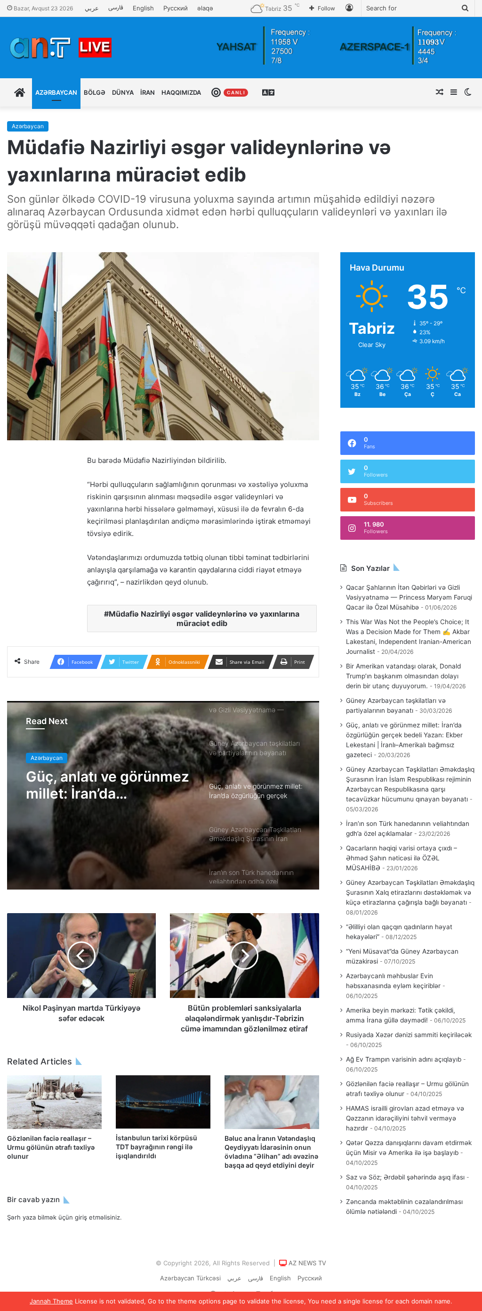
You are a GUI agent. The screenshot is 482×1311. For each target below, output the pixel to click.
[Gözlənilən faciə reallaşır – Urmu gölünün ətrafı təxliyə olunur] (54, 1102)
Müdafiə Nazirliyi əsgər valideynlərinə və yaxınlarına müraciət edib (204, 618)
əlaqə (205, 8)
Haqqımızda (181, 92)
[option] (163, 795)
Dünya (123, 92)
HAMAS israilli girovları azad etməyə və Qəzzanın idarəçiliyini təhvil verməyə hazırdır (405, 1118)
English (143, 8)
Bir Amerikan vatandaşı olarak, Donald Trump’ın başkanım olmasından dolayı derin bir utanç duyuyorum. (403, 676)
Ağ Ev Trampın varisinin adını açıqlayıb (403, 1059)
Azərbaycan (56, 92)
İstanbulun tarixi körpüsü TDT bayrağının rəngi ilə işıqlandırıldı (156, 1147)
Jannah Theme (51, 1301)
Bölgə (94, 92)
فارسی (115, 8)
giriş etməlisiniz (97, 1217)
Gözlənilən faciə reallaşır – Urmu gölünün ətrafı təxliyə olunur (51, 1147)
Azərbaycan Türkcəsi (190, 1278)
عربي (92, 8)
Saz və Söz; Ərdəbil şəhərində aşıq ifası (405, 1177)
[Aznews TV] (61, 47)
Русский (175, 8)
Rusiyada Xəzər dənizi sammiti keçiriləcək (409, 1035)
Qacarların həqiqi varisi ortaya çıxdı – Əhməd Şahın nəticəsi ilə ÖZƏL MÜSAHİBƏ (401, 858)
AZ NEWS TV (307, 1263)
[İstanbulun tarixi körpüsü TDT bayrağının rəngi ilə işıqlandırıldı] (163, 1102)
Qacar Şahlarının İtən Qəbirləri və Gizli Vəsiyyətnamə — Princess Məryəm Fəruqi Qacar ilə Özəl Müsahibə (409, 597)
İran (147, 92)
